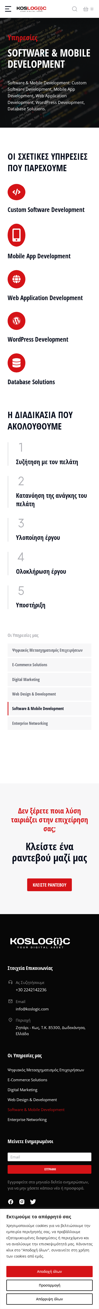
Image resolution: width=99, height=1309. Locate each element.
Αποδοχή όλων (49, 1271)
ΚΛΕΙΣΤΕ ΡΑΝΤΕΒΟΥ (49, 885)
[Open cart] (86, 9)
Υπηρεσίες (23, 37)
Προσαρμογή (49, 1285)
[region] (49, 1259)
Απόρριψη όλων (49, 1299)
